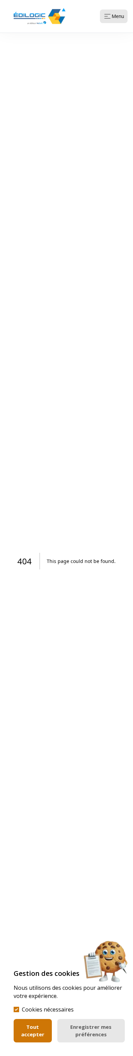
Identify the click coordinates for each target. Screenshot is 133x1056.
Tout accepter (32, 1030)
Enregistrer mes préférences (91, 1030)
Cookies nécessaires (48, 1009)
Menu (118, 16)
